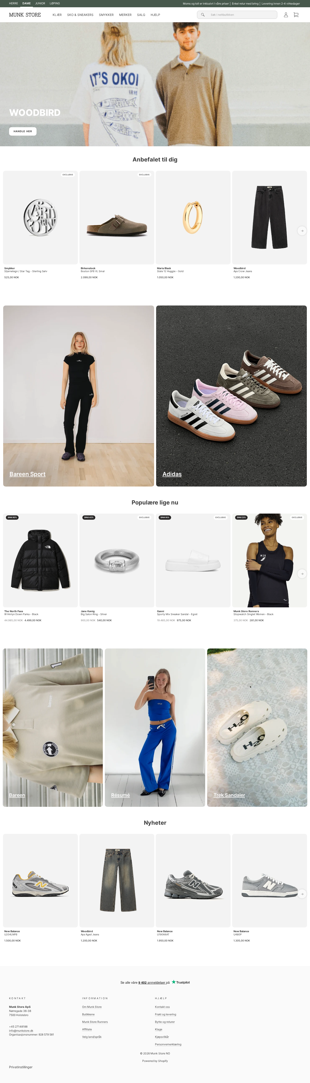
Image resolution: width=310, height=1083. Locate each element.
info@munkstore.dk (21, 1030)
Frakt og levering (165, 1014)
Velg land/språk (91, 1036)
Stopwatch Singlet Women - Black (253, 614)
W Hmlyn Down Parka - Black (21, 614)
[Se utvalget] (257, 727)
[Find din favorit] (78, 396)
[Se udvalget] (53, 727)
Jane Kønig (88, 611)
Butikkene (88, 1014)
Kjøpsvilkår (162, 1036)
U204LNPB (10, 934)
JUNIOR (40, 3)
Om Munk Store (92, 1006)
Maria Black (164, 268)
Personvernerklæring (168, 1044)
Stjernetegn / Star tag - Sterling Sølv (25, 271)
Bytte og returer (165, 1021)
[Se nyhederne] (231, 396)
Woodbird (240, 268)
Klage (158, 1029)
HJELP (155, 15)
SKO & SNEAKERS (80, 15)
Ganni (160, 611)
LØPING (55, 3)
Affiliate (87, 1029)
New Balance (12, 931)
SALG (141, 15)
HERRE (13, 3)
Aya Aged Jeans (90, 934)
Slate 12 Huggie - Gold (170, 271)
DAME (26, 3)
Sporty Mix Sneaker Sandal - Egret (177, 614)
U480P (238, 934)
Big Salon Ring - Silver (94, 614)
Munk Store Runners (246, 611)
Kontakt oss (162, 1006)
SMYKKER (106, 15)
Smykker (9, 268)
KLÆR (57, 15)
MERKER (125, 15)
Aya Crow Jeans (243, 271)
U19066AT (163, 934)
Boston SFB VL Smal (93, 271)
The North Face (13, 611)
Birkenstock (88, 268)
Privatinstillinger (20, 1067)
